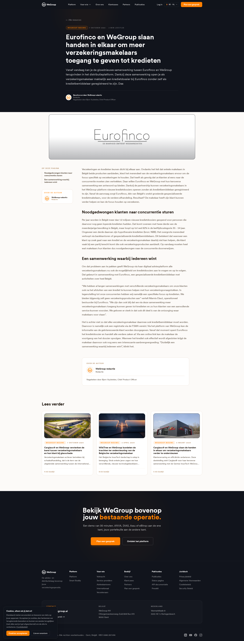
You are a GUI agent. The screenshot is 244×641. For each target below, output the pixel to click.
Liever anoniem (40, 633)
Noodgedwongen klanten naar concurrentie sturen (58, 174)
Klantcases (113, 4)
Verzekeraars (102, 592)
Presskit (155, 588)
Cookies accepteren (18, 633)
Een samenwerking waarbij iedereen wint (56, 181)
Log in (159, 4)
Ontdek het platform (138, 541)
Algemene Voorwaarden (190, 580)
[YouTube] (190, 635)
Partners (126, 4)
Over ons (100, 4)
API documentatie (160, 584)
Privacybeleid (185, 576)
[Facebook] (195, 635)
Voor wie (84, 4)
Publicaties (140, 4)
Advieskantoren (104, 584)
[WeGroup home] (49, 4)
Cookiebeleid (185, 584)
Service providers (104, 580)
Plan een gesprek (191, 4)
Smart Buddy (75, 580)
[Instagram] (200, 635)
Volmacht (101, 576)
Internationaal (103, 588)
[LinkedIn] (185, 635)
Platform (72, 4)
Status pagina (158, 580)
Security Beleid (186, 588)
